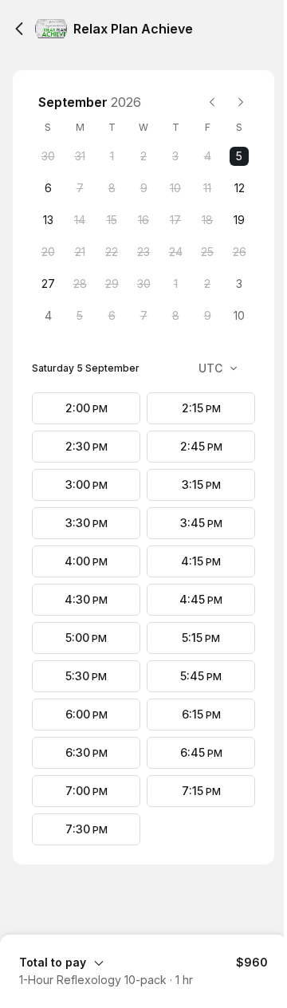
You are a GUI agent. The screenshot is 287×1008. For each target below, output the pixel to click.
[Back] (19, 29)
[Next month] (241, 102)
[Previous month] (212, 102)
